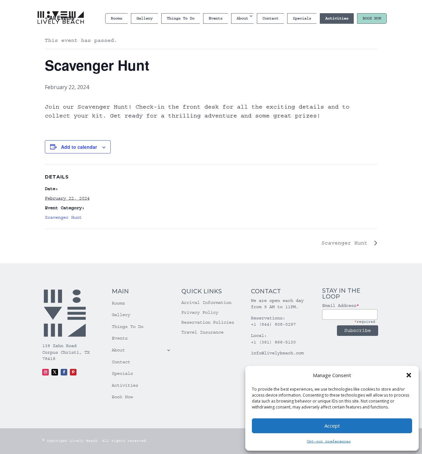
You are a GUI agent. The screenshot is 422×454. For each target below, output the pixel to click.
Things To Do (181, 18)
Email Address (340, 305)
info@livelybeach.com (277, 353)
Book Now (372, 18)
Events (216, 18)
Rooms (116, 18)
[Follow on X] (54, 372)
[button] (409, 375)
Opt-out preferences (329, 441)
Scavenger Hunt (63, 217)
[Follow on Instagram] (45, 372)
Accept (332, 425)
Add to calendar (79, 147)
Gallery (144, 18)
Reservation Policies (207, 322)
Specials (302, 18)
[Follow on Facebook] (64, 372)
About (242, 18)
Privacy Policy (199, 312)
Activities (336, 18)
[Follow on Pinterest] (73, 372)
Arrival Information (206, 302)
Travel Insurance (202, 332)
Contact (270, 18)
